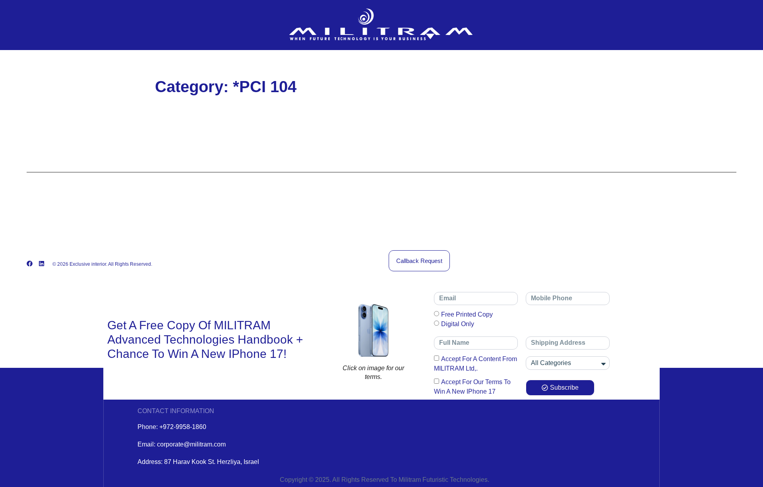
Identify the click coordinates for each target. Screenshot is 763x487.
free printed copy (467, 314)
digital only (457, 324)
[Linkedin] (42, 264)
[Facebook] (30, 264)
